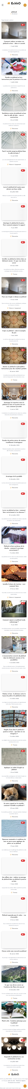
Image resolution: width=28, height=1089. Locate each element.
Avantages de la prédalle (14, 476)
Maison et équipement (15, 164)
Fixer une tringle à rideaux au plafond (14, 297)
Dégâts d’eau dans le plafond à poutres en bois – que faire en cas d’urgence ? (14, 731)
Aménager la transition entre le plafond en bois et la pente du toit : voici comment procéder (14, 404)
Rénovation (15, 54)
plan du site (11, 1080)
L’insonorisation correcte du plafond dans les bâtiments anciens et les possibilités (14, 658)
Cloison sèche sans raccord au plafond (14, 951)
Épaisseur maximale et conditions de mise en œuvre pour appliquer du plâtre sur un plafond (14, 841)
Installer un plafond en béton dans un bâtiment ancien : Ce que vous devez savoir (14, 261)
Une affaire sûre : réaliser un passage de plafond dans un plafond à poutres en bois (14, 879)
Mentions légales (20, 1080)
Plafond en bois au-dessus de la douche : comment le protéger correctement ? (14, 548)
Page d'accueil (5, 20)
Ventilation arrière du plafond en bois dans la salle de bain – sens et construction (14, 115)
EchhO (15, 3)
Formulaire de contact (14, 1082)
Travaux (15, 274)
